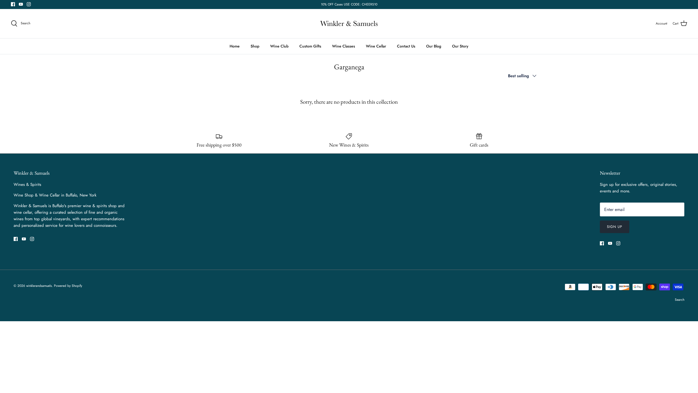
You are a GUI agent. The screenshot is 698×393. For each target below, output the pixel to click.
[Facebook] (13, 4)
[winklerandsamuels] (349, 23)
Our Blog (433, 46)
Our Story (460, 46)
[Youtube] (21, 4)
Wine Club (279, 46)
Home (235, 46)
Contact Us (406, 46)
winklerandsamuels (39, 285)
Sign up (614, 226)
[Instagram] (29, 4)
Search (679, 299)
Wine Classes (343, 46)
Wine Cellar (376, 46)
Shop (255, 46)
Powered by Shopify (68, 285)
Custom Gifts (310, 46)
